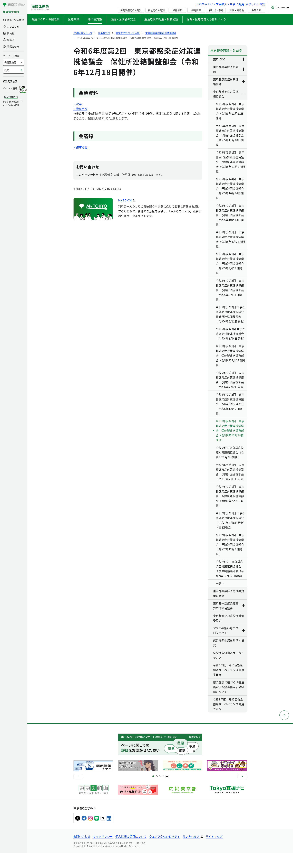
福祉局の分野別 (156, 10)
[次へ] (242, 776)
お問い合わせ (81, 836)
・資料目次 (80, 109)
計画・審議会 (237, 10)
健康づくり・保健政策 (45, 19)
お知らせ (256, 10)
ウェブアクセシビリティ (164, 836)
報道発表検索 (10, 81)
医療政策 (73, 19)
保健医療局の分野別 (131, 10)
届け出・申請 (216, 10)
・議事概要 (80, 147)
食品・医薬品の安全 (123, 19)
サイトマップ (214, 836)
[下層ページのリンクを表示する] (244, 59)
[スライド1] (153, 776)
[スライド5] (157, 776)
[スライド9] (160, 776)
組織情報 (177, 10)
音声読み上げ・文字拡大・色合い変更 (220, 4)
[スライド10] (163, 776)
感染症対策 (95, 19)
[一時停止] (167, 776)
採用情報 (196, 10)
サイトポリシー (103, 836)
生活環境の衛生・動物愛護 (161, 19)
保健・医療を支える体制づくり (206, 19)
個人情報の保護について (130, 836)
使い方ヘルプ (191, 836)
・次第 (77, 104)
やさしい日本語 (255, 4)
